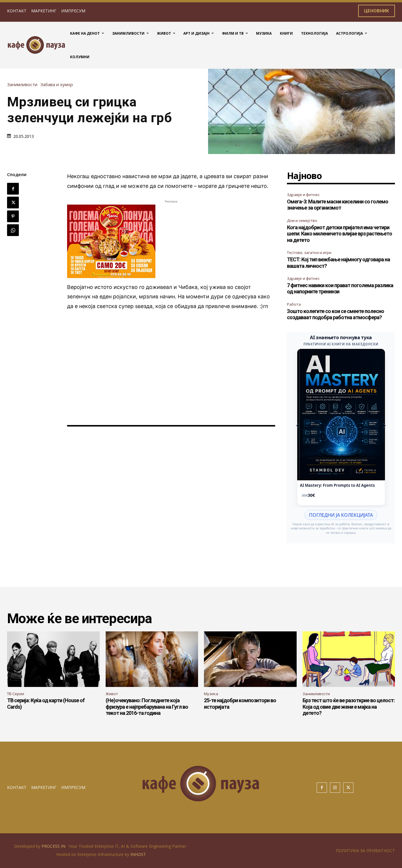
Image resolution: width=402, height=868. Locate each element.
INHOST (138, 854)
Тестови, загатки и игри (309, 252)
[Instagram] (335, 787)
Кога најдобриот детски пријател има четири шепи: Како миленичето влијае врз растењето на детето (339, 233)
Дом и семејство (302, 220)
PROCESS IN (54, 846)
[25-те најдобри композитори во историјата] (250, 659)
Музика (211, 693)
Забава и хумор (56, 84)
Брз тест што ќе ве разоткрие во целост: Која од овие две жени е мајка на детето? (349, 706)
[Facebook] (13, 189)
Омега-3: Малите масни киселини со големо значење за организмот (337, 204)
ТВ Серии (15, 693)
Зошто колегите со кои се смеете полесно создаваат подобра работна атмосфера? (335, 314)
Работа (294, 304)
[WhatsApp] (13, 230)
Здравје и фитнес (303, 194)
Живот (112, 693)
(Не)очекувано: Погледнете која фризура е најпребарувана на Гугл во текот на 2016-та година (147, 706)
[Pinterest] (13, 216)
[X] (13, 202)
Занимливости (22, 84)
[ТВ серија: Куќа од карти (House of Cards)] (53, 659)
